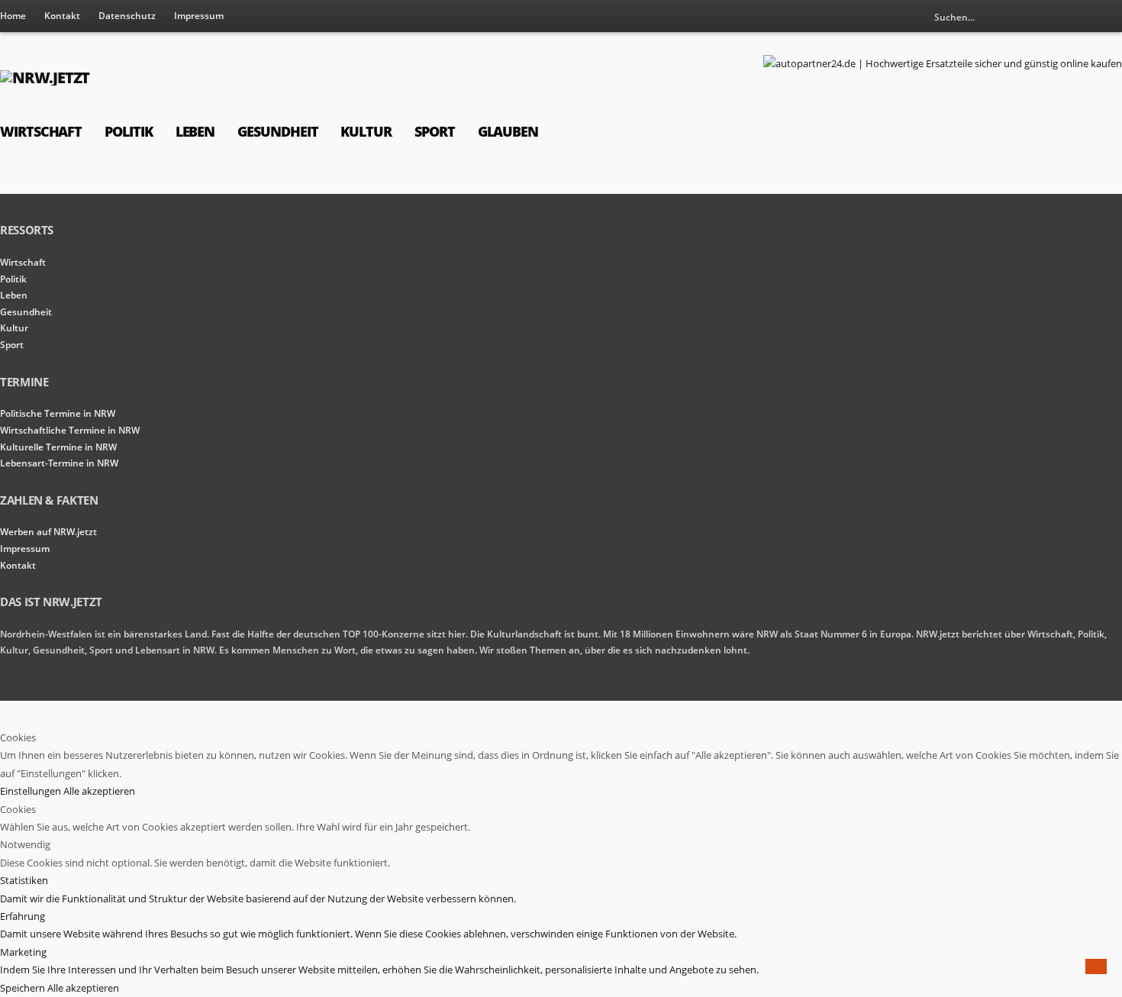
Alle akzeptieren (99, 791)
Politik (128, 131)
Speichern (23, 988)
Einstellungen (31, 791)
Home (13, 15)
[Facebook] (1110, 16)
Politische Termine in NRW (57, 413)
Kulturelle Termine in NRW (58, 446)
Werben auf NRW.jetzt (48, 531)
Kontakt (62, 15)
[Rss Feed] (1085, 16)
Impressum (199, 15)
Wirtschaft (41, 131)
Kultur (366, 131)
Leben (195, 131)
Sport (434, 131)
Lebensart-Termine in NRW (59, 463)
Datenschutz (127, 15)
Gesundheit (277, 131)
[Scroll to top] (1096, 966)
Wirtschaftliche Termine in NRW (70, 430)
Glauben (508, 131)
